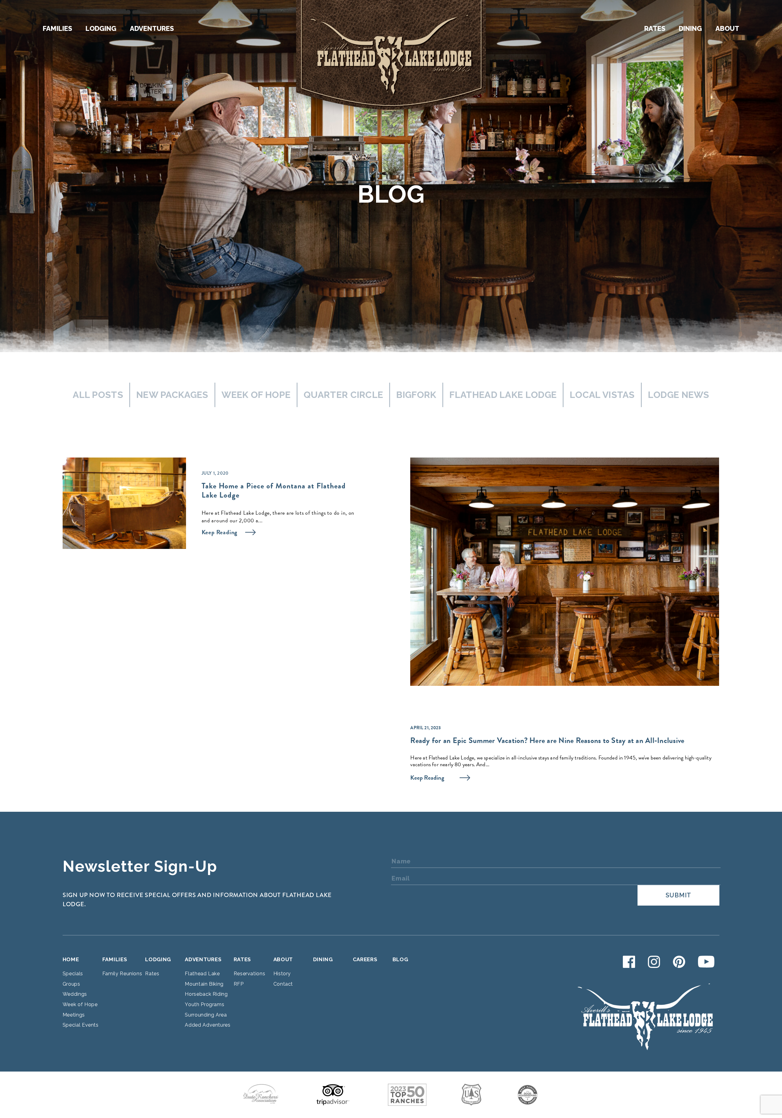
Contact (283, 984)
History (282, 973)
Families (57, 28)
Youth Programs (204, 1004)
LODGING (158, 959)
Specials (73, 973)
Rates (654, 28)
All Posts (98, 394)
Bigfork (416, 394)
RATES (242, 959)
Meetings (74, 1015)
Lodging (101, 28)
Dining (690, 28)
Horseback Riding (206, 994)
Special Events (81, 1025)
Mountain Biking (204, 984)
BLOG (400, 959)
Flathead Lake (202, 973)
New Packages (172, 394)
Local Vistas (602, 394)
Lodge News (678, 394)
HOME (71, 959)
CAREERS (365, 959)
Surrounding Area (206, 1015)
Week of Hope (256, 394)
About (727, 28)
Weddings (75, 994)
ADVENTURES (203, 959)
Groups (71, 984)
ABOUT (283, 959)
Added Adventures (207, 1025)
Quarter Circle (343, 394)
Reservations (249, 973)
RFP (239, 984)
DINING (323, 959)
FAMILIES (114, 959)
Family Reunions (122, 973)
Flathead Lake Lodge (503, 394)
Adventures (152, 28)
